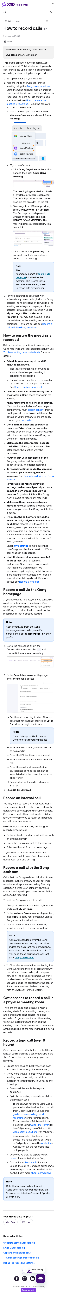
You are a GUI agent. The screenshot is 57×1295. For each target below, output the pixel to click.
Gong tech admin (24, 957)
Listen (9, 41)
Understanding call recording (19, 1242)
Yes (13, 1222)
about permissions (41, 1172)
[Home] (15, 4)
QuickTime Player (39, 1124)
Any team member (37, 49)
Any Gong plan (29, 54)
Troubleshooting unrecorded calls (21, 352)
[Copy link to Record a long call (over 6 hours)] (18, 1044)
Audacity (46, 1143)
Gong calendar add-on (38, 86)
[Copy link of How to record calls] (45, 28)
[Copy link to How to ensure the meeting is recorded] (23, 340)
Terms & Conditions (21, 1286)
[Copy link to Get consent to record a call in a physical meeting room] (48, 1002)
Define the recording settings (19, 1262)
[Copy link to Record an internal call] (45, 798)
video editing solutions (25, 1131)
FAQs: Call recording (14, 1247)
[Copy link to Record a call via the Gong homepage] (26, 594)
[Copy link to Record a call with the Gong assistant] (23, 872)
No (28, 1222)
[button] (50, 1288)
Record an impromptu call (28, 387)
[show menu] (52, 4)
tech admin (27, 420)
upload (13, 1158)
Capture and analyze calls (17, 1252)
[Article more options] (51, 21)
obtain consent (36, 409)
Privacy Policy (39, 1286)
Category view (14, 21)
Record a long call (29, 581)
